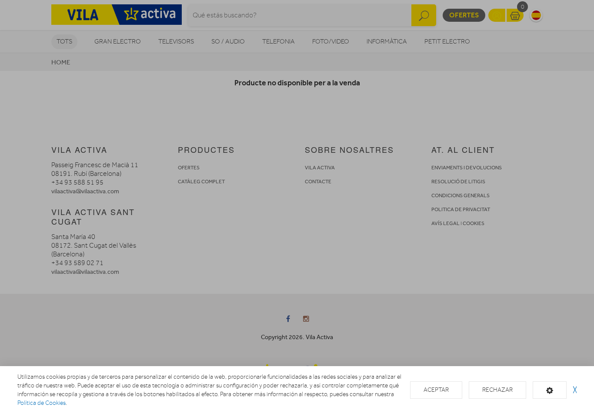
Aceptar (436, 390)
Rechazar (497, 390)
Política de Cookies (41, 403)
